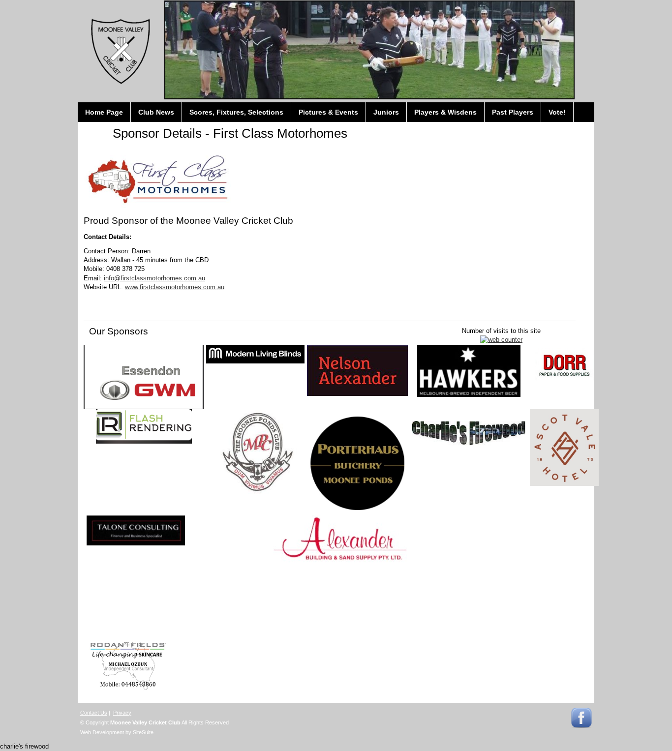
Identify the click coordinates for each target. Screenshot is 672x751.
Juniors (386, 112)
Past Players (512, 112)
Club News (156, 112)
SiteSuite (143, 732)
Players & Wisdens (445, 112)
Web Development (102, 732)
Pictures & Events (328, 112)
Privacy (122, 713)
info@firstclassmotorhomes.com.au (154, 278)
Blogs (95, 132)
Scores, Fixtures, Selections (236, 112)
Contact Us (93, 713)
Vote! (557, 112)
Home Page (104, 112)
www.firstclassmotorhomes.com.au (174, 287)
